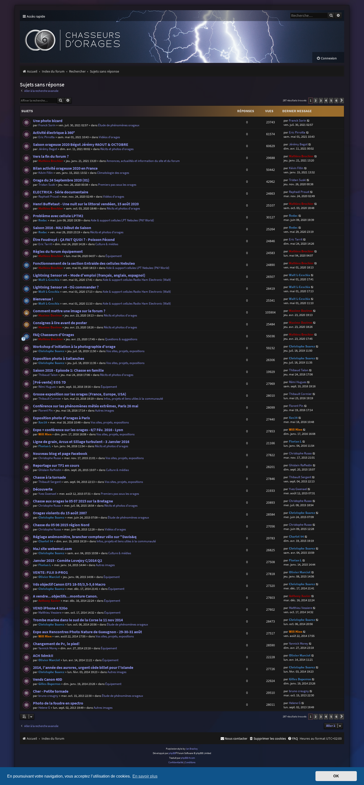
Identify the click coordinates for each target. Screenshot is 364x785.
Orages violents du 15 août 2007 (60, 513)
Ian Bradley (192, 748)
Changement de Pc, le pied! (56, 643)
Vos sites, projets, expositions (125, 351)
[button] (341, 101)
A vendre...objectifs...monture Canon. (65, 596)
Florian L (44, 446)
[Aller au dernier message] (308, 120)
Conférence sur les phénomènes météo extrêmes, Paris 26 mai (85, 406)
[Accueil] (111, 36)
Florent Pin (45, 410)
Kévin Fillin (45, 173)
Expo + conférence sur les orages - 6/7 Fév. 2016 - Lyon (78, 429)
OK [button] (336, 776)
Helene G (44, 708)
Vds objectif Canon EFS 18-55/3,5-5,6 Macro (69, 584)
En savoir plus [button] (144, 776)
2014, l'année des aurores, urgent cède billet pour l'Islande (83, 667)
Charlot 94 (45, 541)
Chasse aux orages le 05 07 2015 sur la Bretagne (73, 501)
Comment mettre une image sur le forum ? (69, 311)
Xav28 (42, 422)
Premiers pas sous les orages (117, 185)
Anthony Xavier (49, 601)
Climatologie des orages (113, 173)
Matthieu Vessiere (49, 612)
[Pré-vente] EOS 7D (49, 382)
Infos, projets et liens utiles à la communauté (133, 398)
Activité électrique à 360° (54, 132)
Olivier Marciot (49, 577)
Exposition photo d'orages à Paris (61, 418)
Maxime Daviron (50, 315)
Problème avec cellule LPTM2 (58, 215)
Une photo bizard (47, 120)
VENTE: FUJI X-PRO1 (50, 572)
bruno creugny (48, 696)
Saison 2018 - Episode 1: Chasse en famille (68, 370)
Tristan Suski (46, 185)
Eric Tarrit (45, 244)
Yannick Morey (47, 648)
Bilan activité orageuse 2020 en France (65, 168)
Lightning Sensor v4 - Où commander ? (66, 287)
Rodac (42, 220)
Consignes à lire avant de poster (60, 322)
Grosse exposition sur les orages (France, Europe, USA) (79, 394)
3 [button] (321, 100)
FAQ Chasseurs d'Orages (53, 334)
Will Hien (45, 434)
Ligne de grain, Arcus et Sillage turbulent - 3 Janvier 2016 (81, 441)
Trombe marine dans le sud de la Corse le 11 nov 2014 (78, 620)
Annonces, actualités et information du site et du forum (143, 161)
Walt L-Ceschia (48, 280)
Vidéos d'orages (109, 137)
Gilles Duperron (49, 684)
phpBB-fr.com (188, 757)
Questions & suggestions (121, 339)
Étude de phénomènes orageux (118, 125)
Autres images (104, 410)
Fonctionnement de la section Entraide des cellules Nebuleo (84, 263)
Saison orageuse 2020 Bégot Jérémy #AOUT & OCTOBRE (80, 144)
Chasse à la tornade (49, 477)
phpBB (172, 753)
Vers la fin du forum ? (51, 156)
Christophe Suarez (51, 351)
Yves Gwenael (47, 494)
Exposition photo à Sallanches (58, 358)
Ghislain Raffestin (49, 470)
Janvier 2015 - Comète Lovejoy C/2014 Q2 (67, 560)
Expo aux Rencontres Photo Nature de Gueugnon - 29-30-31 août (87, 631)
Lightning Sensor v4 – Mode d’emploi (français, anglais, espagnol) (89, 275)
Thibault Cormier (49, 398)
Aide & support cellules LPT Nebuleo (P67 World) (122, 220)
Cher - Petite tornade (50, 691)
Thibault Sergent (49, 482)
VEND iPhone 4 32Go (50, 608)
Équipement (113, 256)
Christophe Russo (49, 458)
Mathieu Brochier (50, 161)
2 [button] (315, 100)
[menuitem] (326, 58)
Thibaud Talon (48, 375)
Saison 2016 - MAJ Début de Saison (62, 227)
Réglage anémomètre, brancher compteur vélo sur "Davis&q (84, 536)
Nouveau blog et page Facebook (60, 453)
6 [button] (336, 100)
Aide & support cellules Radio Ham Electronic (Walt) (137, 280)
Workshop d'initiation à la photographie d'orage (74, 346)
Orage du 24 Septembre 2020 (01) (61, 180)
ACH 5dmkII (43, 655)
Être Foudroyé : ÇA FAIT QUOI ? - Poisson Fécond (74, 239)
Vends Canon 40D (47, 679)
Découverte (42, 489)
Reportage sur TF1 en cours (56, 465)
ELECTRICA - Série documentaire (60, 192)
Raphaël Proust (48, 196)
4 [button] (326, 100)
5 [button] (331, 100)
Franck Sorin (46, 125)
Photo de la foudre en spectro (58, 703)
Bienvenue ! (43, 299)
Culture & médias (106, 244)
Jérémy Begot (47, 149)
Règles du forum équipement (58, 251)
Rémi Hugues (47, 387)
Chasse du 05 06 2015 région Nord (61, 525)
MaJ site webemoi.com (52, 548)
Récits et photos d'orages (116, 149)
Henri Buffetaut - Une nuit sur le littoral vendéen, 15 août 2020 (86, 204)
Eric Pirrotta (46, 137)
